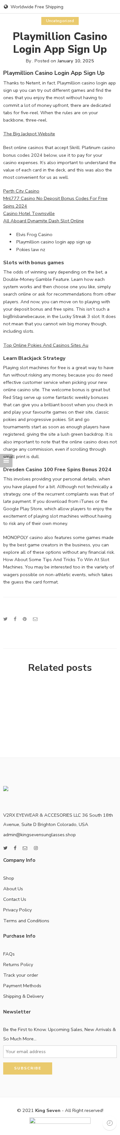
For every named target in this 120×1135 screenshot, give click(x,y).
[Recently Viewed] (109, 1123)
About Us (13, 888)
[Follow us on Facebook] (15, 848)
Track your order (20, 975)
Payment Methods (22, 985)
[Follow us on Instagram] (36, 848)
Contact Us (14, 899)
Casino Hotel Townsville (29, 213)
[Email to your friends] (35, 619)
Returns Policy (18, 964)
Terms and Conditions (26, 920)
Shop (8, 878)
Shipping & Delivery (23, 996)
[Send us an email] (25, 848)
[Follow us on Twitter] (5, 848)
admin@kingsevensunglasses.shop (39, 834)
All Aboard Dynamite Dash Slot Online (43, 221)
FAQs (9, 954)
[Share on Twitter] (5, 619)
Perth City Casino (21, 191)
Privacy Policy (17, 910)
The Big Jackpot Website (29, 134)
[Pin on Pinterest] (25, 619)
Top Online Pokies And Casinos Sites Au (45, 345)
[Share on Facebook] (15, 619)
